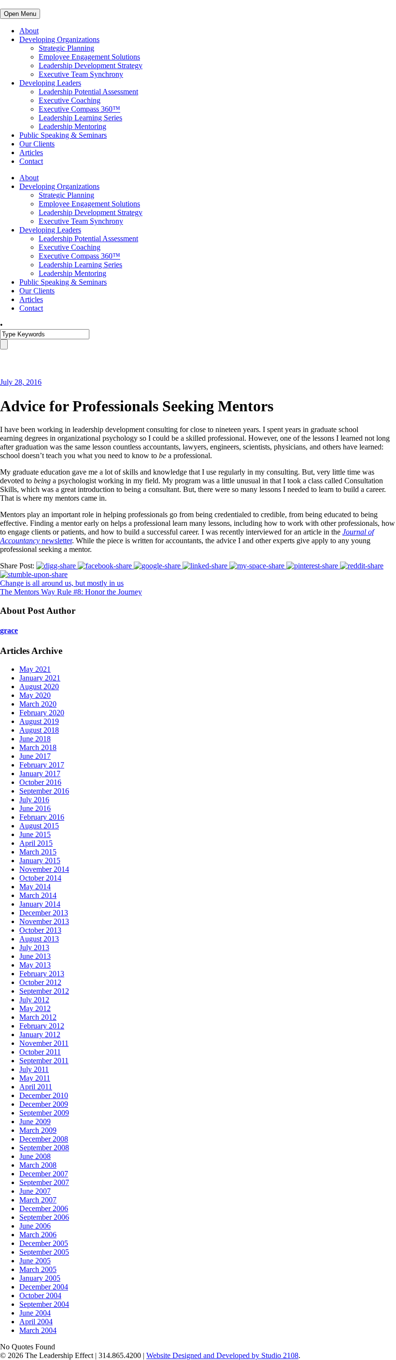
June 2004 (35, 1313)
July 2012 (34, 1000)
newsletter (56, 540)
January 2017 (39, 773)
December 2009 (43, 1104)
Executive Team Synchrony (81, 74)
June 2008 (35, 1156)
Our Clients (37, 144)
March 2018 (38, 747)
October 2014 (40, 878)
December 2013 (43, 913)
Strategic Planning (66, 48)
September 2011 (44, 1060)
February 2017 (41, 765)
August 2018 (39, 730)
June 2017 (35, 756)
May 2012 (35, 1008)
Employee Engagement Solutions (89, 57)
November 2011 (44, 1043)
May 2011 (34, 1078)
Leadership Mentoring (72, 126)
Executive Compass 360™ (79, 109)
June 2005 (35, 1261)
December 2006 (43, 1208)
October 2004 (40, 1295)
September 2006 (44, 1217)
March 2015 (38, 852)
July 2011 (34, 1069)
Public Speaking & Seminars (63, 135)
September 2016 (44, 791)
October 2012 (40, 982)
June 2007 (35, 1191)
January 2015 (39, 860)
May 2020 (35, 695)
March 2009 (38, 1130)
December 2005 (43, 1243)
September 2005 (44, 1252)
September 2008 (44, 1147)
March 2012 (38, 1017)
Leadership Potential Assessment (88, 91)
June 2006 (35, 1226)
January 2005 (39, 1278)
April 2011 (35, 1087)
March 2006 (38, 1234)
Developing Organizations (59, 39)
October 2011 (40, 1052)
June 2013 (35, 956)
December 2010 (43, 1095)
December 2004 (43, 1287)
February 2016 (41, 817)
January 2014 (39, 904)
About (29, 31)
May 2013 (35, 965)
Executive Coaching (69, 100)
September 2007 (44, 1182)
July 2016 (34, 800)
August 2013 (39, 939)
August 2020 (39, 686)
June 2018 (35, 739)
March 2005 (38, 1269)
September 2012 (44, 991)
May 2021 (35, 669)
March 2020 (38, 704)
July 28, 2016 (21, 382)
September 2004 (44, 1304)
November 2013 (44, 921)
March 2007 (38, 1200)
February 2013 (41, 973)
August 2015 (39, 826)
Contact (31, 161)
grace (9, 630)
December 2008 (43, 1139)
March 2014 (38, 895)
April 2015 (36, 843)
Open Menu (20, 13)
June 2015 (35, 834)
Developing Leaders (50, 83)
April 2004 (36, 1321)
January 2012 (39, 1034)
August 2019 (39, 721)
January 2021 (39, 678)
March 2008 (38, 1165)
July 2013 (34, 947)
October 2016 (40, 782)
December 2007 (43, 1174)
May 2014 (35, 887)
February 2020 (41, 713)
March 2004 (38, 1330)
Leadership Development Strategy (90, 65)
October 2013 (40, 930)
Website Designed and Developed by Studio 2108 (222, 1355)
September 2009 (44, 1113)
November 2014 (44, 869)
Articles (31, 152)
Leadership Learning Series (80, 118)
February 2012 (41, 1026)
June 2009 (35, 1121)
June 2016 (35, 808)
